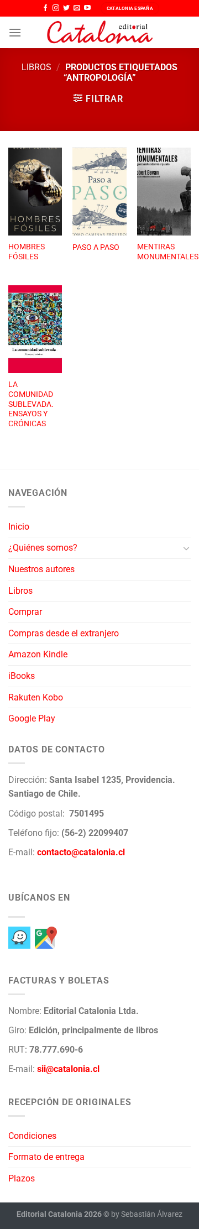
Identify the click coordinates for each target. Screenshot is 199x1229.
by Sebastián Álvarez (146, 1214)
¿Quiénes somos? (42, 547)
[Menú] (15, 32)
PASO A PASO (95, 247)
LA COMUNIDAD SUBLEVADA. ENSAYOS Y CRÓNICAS (31, 404)
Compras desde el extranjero (63, 633)
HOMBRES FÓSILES (26, 251)
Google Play (31, 718)
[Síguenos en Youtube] (87, 8)
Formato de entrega (46, 1157)
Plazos (21, 1178)
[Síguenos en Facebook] (45, 8)
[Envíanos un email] (77, 8)
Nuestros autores (41, 569)
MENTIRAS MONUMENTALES (167, 251)
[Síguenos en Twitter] (66, 8)
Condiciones (32, 1136)
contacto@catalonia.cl (81, 852)
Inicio (18, 526)
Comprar (25, 611)
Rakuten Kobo (35, 697)
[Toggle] (186, 548)
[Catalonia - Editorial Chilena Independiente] (99, 33)
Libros (36, 67)
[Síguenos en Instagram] (56, 8)
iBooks (21, 676)
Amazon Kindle (37, 654)
